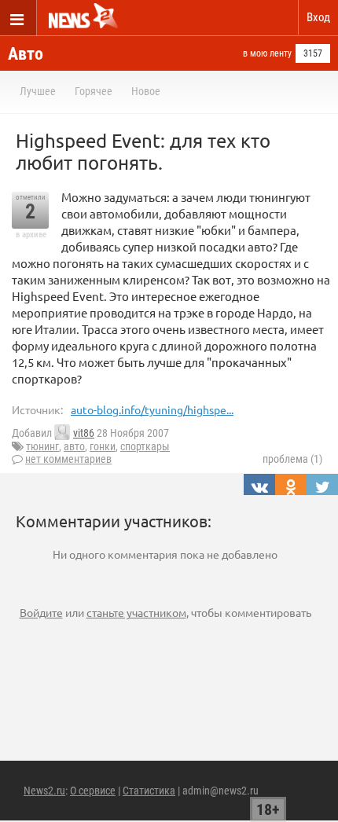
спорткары (145, 446)
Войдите (41, 612)
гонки (103, 446)
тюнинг (42, 446)
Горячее (93, 91)
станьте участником (136, 612)
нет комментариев (68, 459)
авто (74, 446)
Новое (145, 91)
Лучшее (38, 91)
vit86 (83, 433)
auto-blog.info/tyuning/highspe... (152, 409)
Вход (318, 17)
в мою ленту (267, 53)
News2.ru (44, 790)
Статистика (149, 790)
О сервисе (93, 790)
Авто (25, 54)
